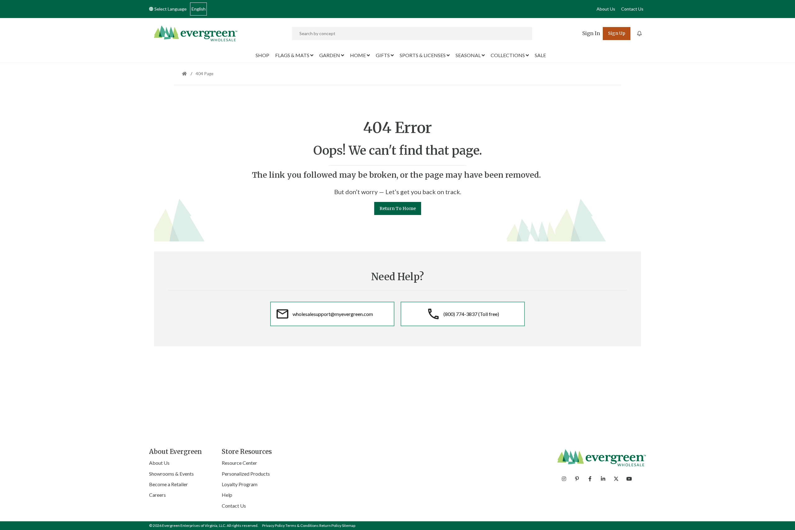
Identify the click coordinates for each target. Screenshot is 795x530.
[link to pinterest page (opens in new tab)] (577, 478)
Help (227, 495)
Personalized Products (246, 474)
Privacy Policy (273, 525)
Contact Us (632, 8)
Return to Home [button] (397, 208)
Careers (157, 495)
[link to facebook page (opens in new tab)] (590, 478)
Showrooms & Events (171, 474)
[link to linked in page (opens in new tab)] (603, 478)
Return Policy (330, 525)
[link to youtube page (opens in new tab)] (629, 478)
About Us (606, 8)
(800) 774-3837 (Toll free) (471, 314)
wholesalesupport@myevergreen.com (333, 314)
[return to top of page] (783, 518)
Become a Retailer (168, 484)
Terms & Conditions (302, 525)
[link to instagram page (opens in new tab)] (563, 478)
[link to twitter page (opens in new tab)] (616, 478)
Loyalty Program (239, 484)
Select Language (170, 8)
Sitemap (348, 525)
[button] (591, 33)
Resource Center (239, 463)
